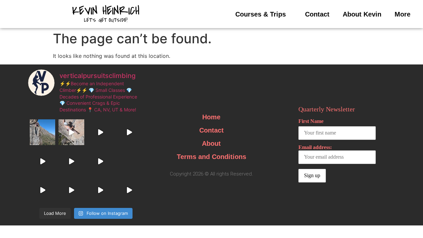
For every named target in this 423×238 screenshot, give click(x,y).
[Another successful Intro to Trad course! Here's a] (71, 190)
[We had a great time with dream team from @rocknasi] (129, 132)
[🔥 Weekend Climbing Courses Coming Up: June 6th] (71, 161)
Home (211, 117)
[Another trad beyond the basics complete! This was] (71, 132)
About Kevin (362, 14)
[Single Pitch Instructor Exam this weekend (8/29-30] (42, 132)
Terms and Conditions (211, 156)
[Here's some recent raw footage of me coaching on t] (42, 190)
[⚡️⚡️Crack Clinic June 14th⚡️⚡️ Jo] (42, 161)
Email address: (315, 147)
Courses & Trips (260, 14)
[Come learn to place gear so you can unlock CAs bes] (100, 132)
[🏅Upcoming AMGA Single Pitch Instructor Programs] (129, 161)
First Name (311, 121)
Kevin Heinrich (105, 11)
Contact (317, 14)
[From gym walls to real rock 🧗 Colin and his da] (100, 190)
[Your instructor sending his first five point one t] (100, 161)
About (211, 143)
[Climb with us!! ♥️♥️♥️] (129, 190)
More (402, 14)
